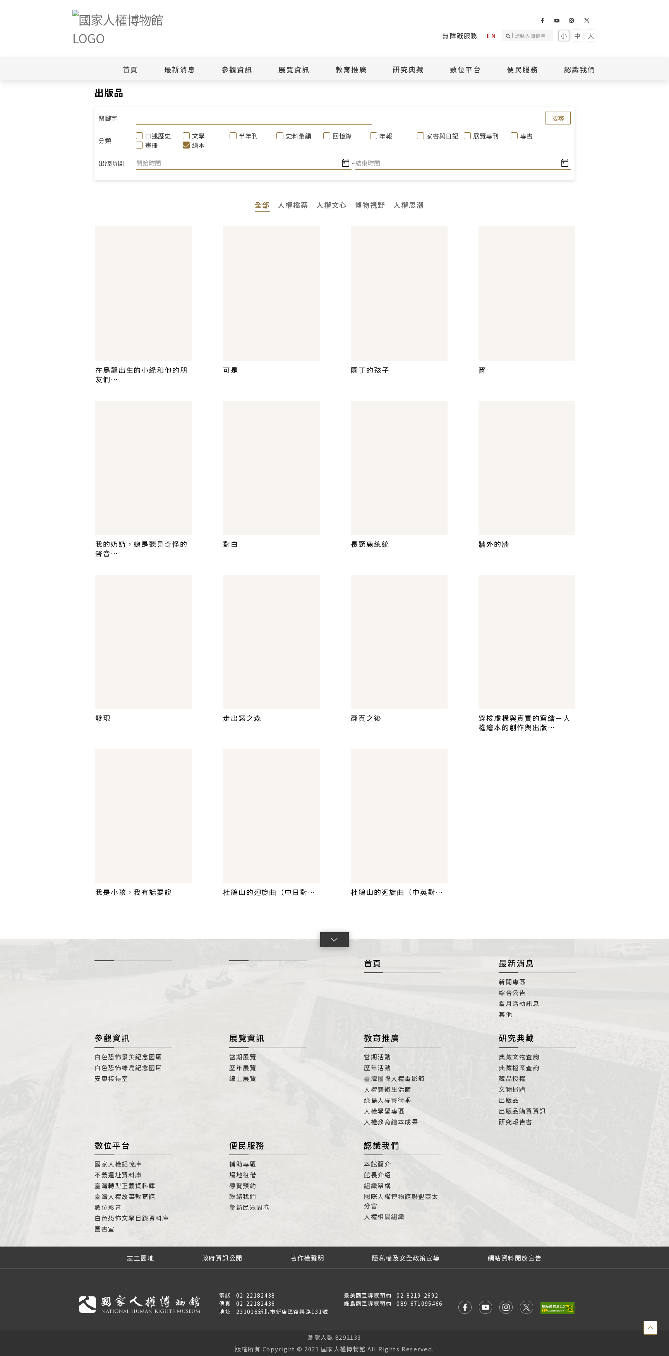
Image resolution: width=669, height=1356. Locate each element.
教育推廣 (382, 1037)
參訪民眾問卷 (249, 1207)
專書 (526, 136)
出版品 (509, 1100)
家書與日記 (438, 136)
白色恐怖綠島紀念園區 (128, 1067)
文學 (198, 136)
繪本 (198, 145)
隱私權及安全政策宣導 (406, 1257)
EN (491, 35)
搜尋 (558, 118)
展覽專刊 (485, 136)
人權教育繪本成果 (391, 1121)
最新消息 (180, 69)
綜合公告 (512, 992)
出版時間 (110, 163)
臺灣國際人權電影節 (394, 1078)
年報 (385, 136)
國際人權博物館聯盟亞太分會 (401, 1201)
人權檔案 (293, 205)
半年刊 (248, 136)
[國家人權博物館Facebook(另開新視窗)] (542, 20)
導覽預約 (242, 1185)
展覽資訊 (247, 1037)
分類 (104, 140)
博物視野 (370, 205)
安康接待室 (111, 1078)
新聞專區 (512, 981)
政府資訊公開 (222, 1257)
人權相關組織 (384, 1216)
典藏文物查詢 (519, 1056)
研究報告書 (516, 1121)
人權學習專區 (384, 1110)
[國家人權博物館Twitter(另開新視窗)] (587, 20)
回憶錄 (342, 136)
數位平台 (112, 1145)
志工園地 (140, 1257)
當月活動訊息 (519, 1003)
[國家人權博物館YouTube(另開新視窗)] (556, 20)
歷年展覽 (242, 1067)
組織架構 (377, 1185)
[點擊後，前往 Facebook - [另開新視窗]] (465, 1308)
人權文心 (331, 205)
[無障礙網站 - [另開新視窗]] (557, 1308)
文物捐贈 (512, 1089)
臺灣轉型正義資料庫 (125, 1185)
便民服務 (247, 1145)
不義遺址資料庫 (118, 1174)
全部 (262, 205)
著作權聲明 (307, 1257)
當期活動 (377, 1056)
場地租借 (242, 1174)
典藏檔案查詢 (519, 1067)
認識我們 (382, 1145)
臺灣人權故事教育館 (125, 1196)
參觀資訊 (112, 1037)
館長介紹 (377, 1174)
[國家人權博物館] (130, 28)
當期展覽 (242, 1056)
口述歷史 (157, 136)
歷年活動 (377, 1067)
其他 (505, 1014)
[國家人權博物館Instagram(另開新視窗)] (571, 20)
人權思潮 (408, 205)
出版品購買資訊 (522, 1110)
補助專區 (242, 1163)
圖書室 (104, 1228)
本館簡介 (377, 1163)
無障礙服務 (460, 35)
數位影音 (108, 1207)
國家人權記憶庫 (118, 1163)
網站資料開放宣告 (515, 1257)
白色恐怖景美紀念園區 (128, 1056)
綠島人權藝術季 (388, 1100)
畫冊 (151, 145)
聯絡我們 (242, 1196)
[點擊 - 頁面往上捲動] (650, 1328)
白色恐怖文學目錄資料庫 (131, 1218)
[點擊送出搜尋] (509, 35)
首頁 (131, 69)
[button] (334, 939)
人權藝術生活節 (388, 1089)
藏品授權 (512, 1078)
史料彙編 (298, 136)
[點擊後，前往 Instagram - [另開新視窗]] (506, 1308)
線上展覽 (242, 1078)
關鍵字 (108, 118)
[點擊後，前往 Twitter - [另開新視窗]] (526, 1308)
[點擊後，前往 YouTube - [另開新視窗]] (485, 1308)
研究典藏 (516, 1037)
